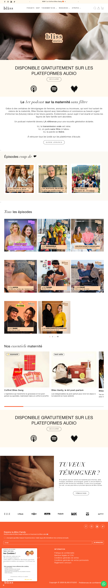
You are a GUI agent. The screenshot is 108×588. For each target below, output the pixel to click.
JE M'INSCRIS (98, 542)
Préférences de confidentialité (91, 583)
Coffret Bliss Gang (13, 390)
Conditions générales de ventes (66, 558)
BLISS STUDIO (71, 582)
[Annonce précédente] (30, 1)
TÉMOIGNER (81, 493)
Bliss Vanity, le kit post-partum (67, 390)
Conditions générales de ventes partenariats (71, 560)
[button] (49, 8)
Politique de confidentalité (64, 553)
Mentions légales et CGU (64, 555)
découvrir (54, 429)
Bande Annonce (54, 142)
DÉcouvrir (54, 79)
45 (58, 336)
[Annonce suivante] (78, 1)
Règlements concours (62, 563)
